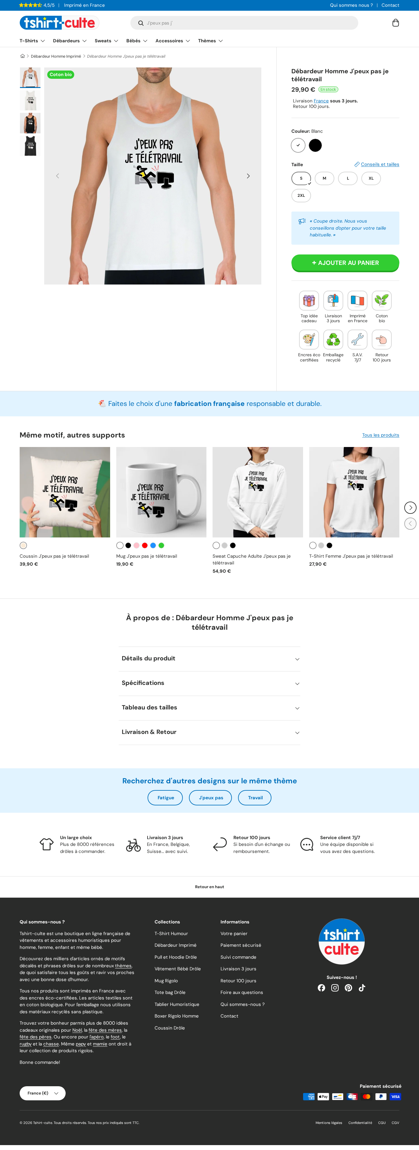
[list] (152, 176)
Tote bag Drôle (170, 992)
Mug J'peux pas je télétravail (146, 556)
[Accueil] (22, 56)
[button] (395, 22)
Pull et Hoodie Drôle (176, 957)
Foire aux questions (242, 992)
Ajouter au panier (348, 263)
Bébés (133, 41)
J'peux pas (211, 798)
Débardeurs (66, 41)
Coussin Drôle (170, 1028)
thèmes (123, 966)
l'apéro (97, 1037)
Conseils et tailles (380, 164)
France (321, 101)
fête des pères (36, 1037)
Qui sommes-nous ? (243, 1004)
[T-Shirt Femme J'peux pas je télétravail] (354, 492)
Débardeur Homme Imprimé (56, 56)
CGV (395, 1123)
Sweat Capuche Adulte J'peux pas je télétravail (252, 559)
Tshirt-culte (42, 1123)
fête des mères (105, 1030)
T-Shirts (29, 41)
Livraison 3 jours (238, 969)
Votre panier (234, 933)
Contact (390, 5)
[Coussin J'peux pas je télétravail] (65, 492)
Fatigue (166, 798)
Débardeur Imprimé (176, 945)
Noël (77, 1030)
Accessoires (169, 41)
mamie (100, 1044)
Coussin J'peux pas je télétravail (54, 556)
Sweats (103, 41)
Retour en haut (209, 886)
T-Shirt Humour (171, 933)
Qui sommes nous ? (351, 5)
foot (115, 1037)
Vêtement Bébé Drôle (178, 969)
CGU (382, 1123)
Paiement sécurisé (241, 945)
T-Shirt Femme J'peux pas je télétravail (351, 556)
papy (81, 1044)
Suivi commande (238, 957)
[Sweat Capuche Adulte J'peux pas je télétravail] (258, 492)
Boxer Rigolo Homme (177, 1016)
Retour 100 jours (238, 981)
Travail (255, 798)
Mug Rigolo (166, 981)
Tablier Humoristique (177, 1004)
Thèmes (207, 41)
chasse (51, 1044)
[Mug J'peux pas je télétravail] (161, 492)
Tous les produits (380, 435)
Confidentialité (360, 1123)
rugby (26, 1044)
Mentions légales (329, 1123)
